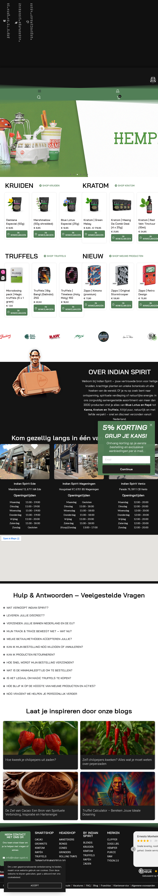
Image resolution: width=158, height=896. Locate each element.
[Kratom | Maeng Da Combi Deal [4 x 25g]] (121, 205)
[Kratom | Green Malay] (94, 205)
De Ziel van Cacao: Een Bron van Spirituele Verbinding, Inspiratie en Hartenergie (35, 808)
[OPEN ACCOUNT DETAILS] (117, 91)
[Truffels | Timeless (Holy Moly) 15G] (71, 275)
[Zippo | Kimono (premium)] (94, 275)
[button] (70, 174)
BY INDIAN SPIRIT (90, 830)
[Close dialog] (151, 425)
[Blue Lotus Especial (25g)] (71, 205)
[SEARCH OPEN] (39, 97)
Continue (126, 469)
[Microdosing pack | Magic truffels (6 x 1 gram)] (16, 275)
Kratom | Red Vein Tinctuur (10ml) (146, 223)
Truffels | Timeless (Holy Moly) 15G (70, 294)
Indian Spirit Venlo (133, 479)
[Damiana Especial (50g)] (16, 205)
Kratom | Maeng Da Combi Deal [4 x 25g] (121, 223)
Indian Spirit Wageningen (79, 479)
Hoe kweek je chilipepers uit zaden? (30, 755)
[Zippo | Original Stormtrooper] (121, 275)
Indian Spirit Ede (25, 479)
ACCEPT (35, 885)
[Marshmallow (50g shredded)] (44, 205)
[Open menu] (39, 91)
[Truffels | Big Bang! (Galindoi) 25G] (44, 275)
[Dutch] (2, 875)
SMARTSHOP (44, 829)
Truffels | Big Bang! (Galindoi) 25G (43, 294)
